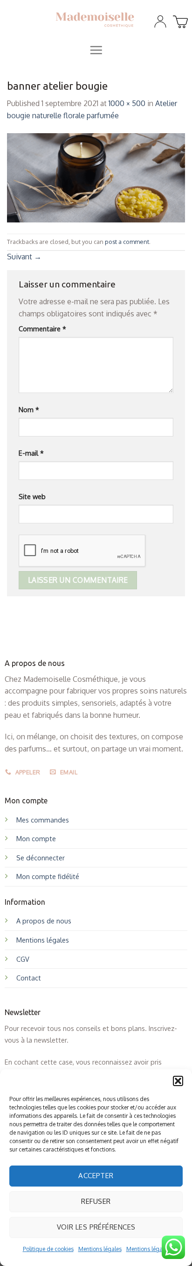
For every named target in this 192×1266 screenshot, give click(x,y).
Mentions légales (100, 1248)
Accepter (96, 1175)
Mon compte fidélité (47, 876)
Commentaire (42, 328)
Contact (28, 977)
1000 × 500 (127, 103)
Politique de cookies (48, 1248)
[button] (178, 1081)
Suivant (24, 256)
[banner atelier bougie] (96, 177)
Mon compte (36, 838)
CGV (22, 959)
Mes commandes (42, 819)
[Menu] (96, 50)
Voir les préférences (96, 1227)
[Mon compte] (160, 21)
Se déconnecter (40, 857)
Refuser (95, 1201)
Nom (29, 409)
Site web (32, 496)
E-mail (31, 453)
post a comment (127, 241)
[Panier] (179, 19)
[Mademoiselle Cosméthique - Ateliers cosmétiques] (94, 19)
